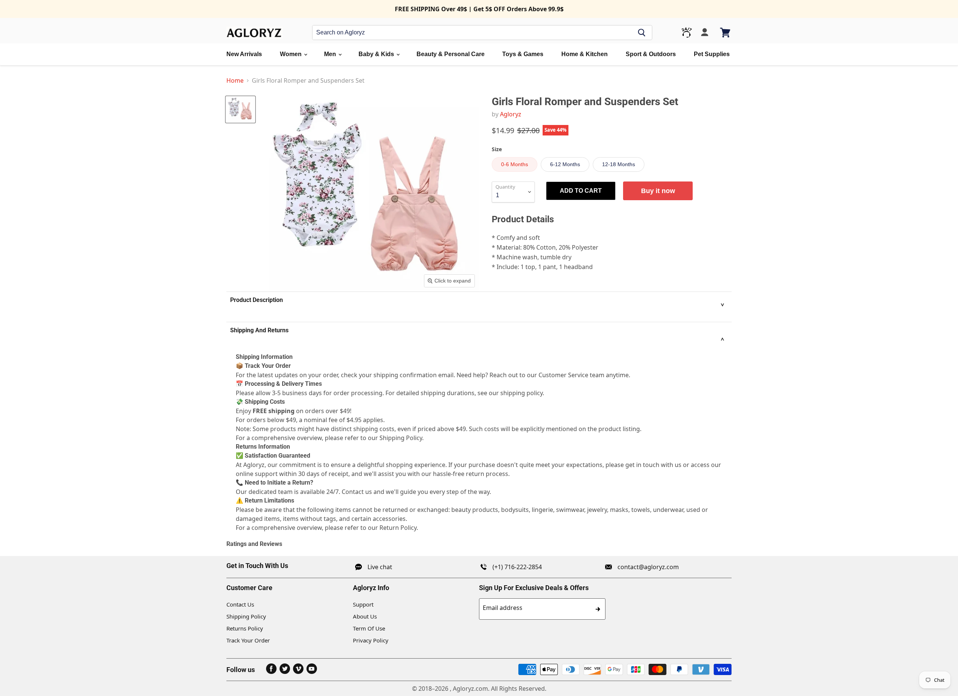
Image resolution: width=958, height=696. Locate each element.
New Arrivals (244, 54)
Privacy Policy (370, 640)
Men (331, 54)
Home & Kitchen (584, 54)
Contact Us (240, 604)
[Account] (704, 32)
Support (363, 604)
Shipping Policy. (401, 438)
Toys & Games (522, 54)
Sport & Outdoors (651, 54)
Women (291, 54)
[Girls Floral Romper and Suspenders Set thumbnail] (240, 109)
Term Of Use (369, 628)
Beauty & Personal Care (451, 54)
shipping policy (521, 393)
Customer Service (563, 375)
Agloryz (510, 114)
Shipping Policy (246, 616)
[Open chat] (686, 32)
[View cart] (725, 32)
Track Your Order (248, 640)
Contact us (357, 492)
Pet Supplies (712, 54)
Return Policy (398, 527)
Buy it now (658, 191)
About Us (365, 616)
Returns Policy (244, 628)
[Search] (642, 32)
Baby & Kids (377, 54)
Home (235, 80)
